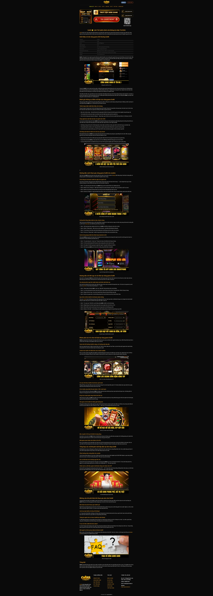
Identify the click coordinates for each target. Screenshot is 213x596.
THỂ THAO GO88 (110, 588)
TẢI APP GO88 (96, 586)
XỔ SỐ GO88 (109, 586)
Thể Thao (115, 6)
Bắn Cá (96, 6)
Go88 (81, 584)
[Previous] (81, 16)
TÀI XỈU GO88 (110, 582)
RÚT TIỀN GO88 (96, 584)
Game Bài (107, 6)
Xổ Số (111, 6)
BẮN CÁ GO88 (110, 578)
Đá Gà (100, 6)
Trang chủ (91, 6)
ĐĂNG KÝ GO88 (96, 578)
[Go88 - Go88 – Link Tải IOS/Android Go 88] (106, 2)
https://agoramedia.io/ (125, 586)
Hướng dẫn (120, 6)
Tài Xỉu (103, 6)
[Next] (90, 16)
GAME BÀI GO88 (110, 584)
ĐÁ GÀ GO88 (109, 580)
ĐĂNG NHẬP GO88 (97, 580)
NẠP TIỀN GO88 (96, 582)
